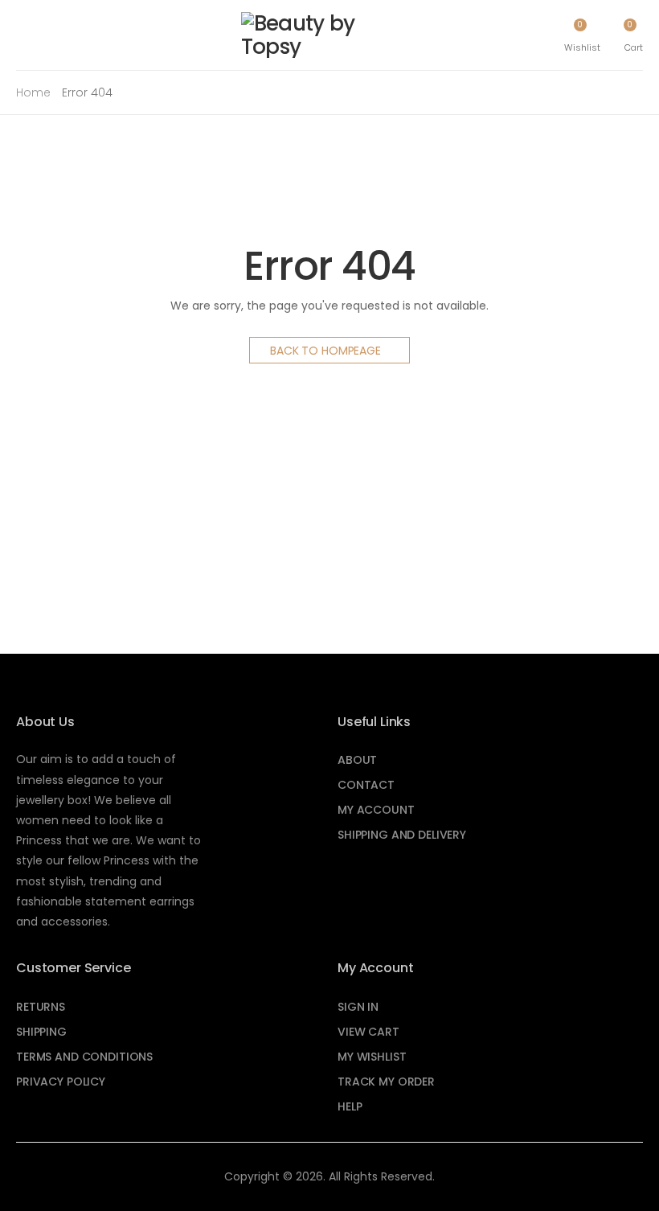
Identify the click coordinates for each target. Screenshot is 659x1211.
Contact (366, 785)
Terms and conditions (84, 1057)
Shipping (41, 1032)
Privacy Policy (60, 1081)
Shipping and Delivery (402, 835)
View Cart (368, 1032)
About (357, 760)
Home (33, 92)
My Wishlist (372, 1057)
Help (350, 1106)
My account (376, 810)
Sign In (358, 1007)
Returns (40, 1007)
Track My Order (386, 1081)
